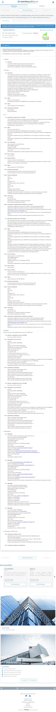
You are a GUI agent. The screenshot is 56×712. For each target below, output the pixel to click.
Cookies (28, 704)
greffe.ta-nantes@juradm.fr (23, 495)
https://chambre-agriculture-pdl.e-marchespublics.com (27, 452)
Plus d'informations (15, 584)
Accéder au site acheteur (47, 30)
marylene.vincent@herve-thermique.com (26, 522)
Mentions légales (28, 700)
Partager (50, 45)
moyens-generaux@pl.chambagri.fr (25, 447)
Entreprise (14, 6)
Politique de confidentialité (28, 702)
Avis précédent (5, 10)
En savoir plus (33, 680)
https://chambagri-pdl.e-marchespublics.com (17, 210)
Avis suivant (46, 10)
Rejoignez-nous (28, 699)
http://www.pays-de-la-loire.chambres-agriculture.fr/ (26, 450)
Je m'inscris (24, 680)
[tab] (6, 20)
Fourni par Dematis (28, 707)
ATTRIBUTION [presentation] (6, 20)
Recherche (28, 705)
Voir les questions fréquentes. (8, 629)
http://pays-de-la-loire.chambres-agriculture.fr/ (25, 477)
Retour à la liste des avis (27, 10)
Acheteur (42, 6)
